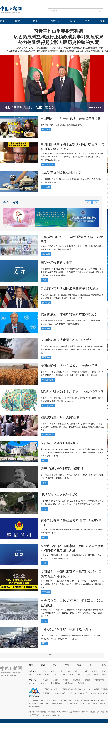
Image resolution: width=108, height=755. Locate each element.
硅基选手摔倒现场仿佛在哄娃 (61, 173)
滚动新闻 (46, 254)
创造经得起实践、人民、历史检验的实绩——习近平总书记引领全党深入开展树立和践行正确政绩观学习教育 (58, 48)
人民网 (45, 680)
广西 (55, 675)
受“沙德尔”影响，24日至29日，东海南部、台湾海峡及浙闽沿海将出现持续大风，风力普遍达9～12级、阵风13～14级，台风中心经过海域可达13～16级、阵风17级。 (72, 613)
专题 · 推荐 (11, 202)
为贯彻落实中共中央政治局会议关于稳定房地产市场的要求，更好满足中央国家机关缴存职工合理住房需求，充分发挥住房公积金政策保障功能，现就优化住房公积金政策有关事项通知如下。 (72, 272)
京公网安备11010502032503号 (54, 693)
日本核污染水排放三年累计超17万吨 (66, 629)
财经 (67, 665)
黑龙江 (94, 671)
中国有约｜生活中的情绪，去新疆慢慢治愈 (71, 118)
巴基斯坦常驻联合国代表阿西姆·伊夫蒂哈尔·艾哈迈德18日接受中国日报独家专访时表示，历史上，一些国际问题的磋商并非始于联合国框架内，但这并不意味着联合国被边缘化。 (72, 156)
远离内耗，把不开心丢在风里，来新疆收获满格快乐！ (63, 125)
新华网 (55, 680)
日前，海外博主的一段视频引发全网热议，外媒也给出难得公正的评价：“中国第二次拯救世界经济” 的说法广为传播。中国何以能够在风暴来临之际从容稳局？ (72, 584)
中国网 (65, 680)
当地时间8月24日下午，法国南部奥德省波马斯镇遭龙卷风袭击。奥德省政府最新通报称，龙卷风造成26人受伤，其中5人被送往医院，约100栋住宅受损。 (72, 349)
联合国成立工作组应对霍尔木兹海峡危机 (69, 314)
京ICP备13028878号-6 (99, 693)
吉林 (85, 671)
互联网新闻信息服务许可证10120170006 (75, 689)
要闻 (44, 280)
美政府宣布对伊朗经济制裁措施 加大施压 (70, 288)
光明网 (31, 683)
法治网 (81, 683)
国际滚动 (46, 303)
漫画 (102, 21)
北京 (44, 671)
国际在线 (76, 680)
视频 (72, 21)
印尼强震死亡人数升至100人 (61, 494)
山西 (69, 671)
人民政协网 (69, 683)
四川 (80, 675)
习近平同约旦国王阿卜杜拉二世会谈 (29, 107)
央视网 (87, 680)
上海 (103, 671)
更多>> (52, 655)
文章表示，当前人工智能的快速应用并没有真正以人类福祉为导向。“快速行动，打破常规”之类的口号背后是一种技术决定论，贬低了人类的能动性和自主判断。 (72, 427)
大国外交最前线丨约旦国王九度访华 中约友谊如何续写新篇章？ (33, 51)
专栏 (87, 21)
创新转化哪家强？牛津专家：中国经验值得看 (72, 391)
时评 (17, 21)
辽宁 (77, 671)
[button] (91, 107)
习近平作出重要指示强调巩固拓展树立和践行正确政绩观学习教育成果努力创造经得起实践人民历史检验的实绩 (58, 37)
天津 (52, 671)
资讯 (35, 21)
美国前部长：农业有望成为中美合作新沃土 (71, 365)
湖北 (31, 675)
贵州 (88, 675)
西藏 (104, 675)
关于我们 (4, 675)
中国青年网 (99, 680)
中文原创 (46, 129)
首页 (2, 21)
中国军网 (42, 683)
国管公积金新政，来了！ (58, 262)
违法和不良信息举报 (50, 689)
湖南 (39, 675)
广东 (47, 675)
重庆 (71, 675)
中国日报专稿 (47, 164)
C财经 (54, 21)
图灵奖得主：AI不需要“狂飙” (61, 417)
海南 (63, 675)
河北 (61, 671)
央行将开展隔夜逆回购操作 (60, 443)
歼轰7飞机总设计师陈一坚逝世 (62, 468)
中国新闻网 (55, 683)
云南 (96, 675)
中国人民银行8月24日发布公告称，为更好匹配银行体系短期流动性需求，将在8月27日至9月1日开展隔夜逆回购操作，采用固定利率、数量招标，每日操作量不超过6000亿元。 (72, 452)
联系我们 (13, 675)
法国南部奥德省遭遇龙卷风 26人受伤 (66, 340)
